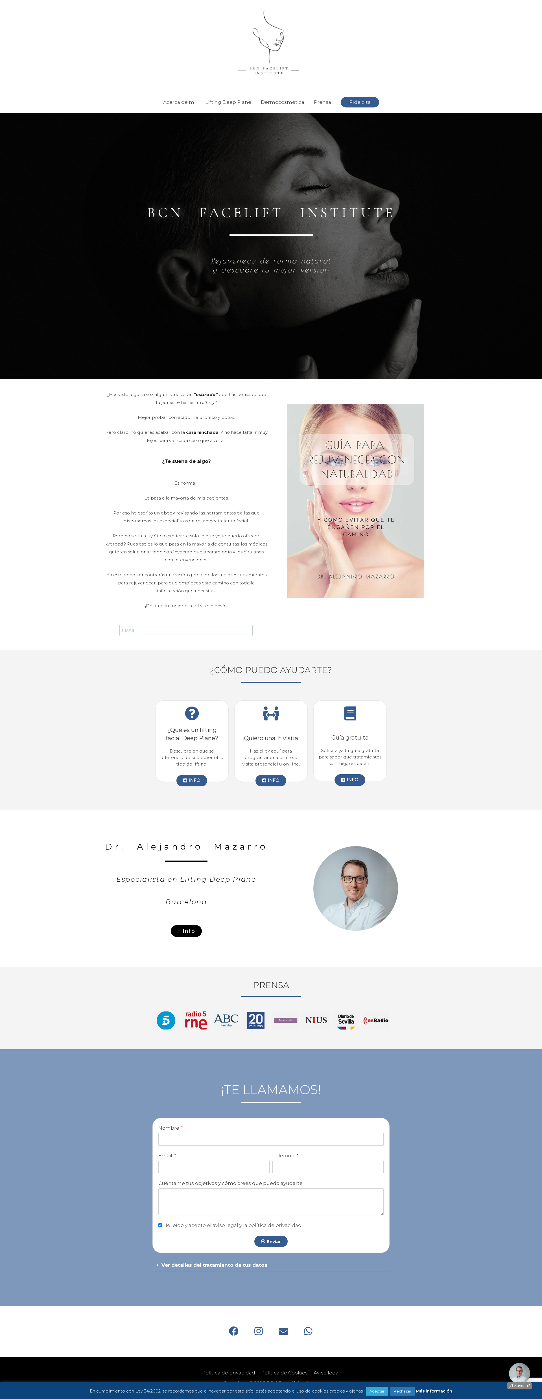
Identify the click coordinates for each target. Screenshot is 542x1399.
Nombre (169, 1128)
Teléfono (284, 1155)
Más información (434, 1391)
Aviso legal (327, 1373)
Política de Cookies (284, 1373)
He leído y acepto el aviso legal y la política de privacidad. (232, 1225)
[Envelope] (283, 1331)
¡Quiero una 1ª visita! (271, 738)
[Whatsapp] (308, 1331)
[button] (271, 1265)
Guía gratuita (350, 737)
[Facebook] (233, 1331)
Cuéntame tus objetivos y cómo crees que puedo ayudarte (230, 1183)
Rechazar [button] (402, 1391)
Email (165, 1155)
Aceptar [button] (377, 1391)
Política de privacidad (228, 1373)
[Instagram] (258, 1331)
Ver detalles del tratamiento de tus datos (214, 1265)
